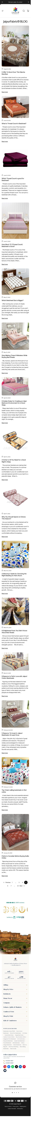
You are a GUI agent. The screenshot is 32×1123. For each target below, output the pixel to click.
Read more (5, 92)
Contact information (12, 1108)
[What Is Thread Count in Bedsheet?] (15, 107)
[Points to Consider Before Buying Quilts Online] (15, 832)
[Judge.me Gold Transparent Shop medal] (15, 909)
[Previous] (2, 2)
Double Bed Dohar (9, 1035)
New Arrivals (13, 1048)
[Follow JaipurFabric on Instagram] (4, 1066)
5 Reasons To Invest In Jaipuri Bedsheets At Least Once (12, 734)
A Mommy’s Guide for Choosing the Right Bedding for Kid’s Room (14, 575)
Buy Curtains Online (21, 1037)
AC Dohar (25, 1033)
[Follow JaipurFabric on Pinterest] (24, 1066)
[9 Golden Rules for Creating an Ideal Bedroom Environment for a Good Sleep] (15, 386)
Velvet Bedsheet (17, 1044)
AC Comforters (21, 1039)
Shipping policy (23, 1106)
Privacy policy (16, 1106)
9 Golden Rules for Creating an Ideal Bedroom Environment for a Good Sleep (14, 403)
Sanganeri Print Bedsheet (9, 1039)
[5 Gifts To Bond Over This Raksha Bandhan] (15, 46)
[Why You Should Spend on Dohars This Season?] (15, 497)
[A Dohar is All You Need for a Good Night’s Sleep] (15, 440)
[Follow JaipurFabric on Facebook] (8, 1066)
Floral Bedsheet (7, 1043)
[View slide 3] (16, 1093)
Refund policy (20, 1108)
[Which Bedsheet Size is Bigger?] (15, 281)
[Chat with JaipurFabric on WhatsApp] (12, 1066)
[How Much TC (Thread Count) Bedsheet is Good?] (15, 221)
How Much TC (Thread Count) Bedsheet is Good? (12, 245)
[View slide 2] (14, 1093)
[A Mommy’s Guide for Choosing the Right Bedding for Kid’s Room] (15, 554)
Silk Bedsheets (16, 1043)
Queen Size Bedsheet (19, 1041)
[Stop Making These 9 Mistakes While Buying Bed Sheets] (15, 336)
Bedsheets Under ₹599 (9, 1031)
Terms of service (8, 1106)
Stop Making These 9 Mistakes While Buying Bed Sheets (14, 356)
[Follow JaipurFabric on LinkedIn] (20, 1066)
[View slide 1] (12, 1093)
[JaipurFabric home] (15, 959)
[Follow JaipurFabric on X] (16, 1066)
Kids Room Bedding (13, 1046)
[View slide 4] (18, 1093)
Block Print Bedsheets (15, 1033)
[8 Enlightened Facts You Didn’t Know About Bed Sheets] (15, 611)
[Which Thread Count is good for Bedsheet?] (15, 159)
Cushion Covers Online (8, 1037)
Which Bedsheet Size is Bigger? (13, 300)
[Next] (28, 2)
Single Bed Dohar (19, 1035)
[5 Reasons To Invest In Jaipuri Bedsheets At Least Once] (15, 714)
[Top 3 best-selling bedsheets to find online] (15, 770)
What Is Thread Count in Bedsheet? (14, 123)
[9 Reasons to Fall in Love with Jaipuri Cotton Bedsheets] (15, 661)
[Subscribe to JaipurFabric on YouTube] (4, 1070)
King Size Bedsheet (8, 1041)
